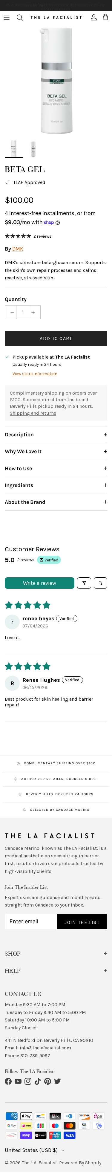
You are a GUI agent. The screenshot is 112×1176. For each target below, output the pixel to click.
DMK (17, 248)
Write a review (39, 583)
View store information (35, 373)
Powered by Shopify (80, 1162)
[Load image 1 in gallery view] (56, 80)
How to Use (18, 468)
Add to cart (56, 338)
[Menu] (6, 17)
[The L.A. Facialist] (56, 17)
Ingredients (19, 485)
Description (19, 434)
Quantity (16, 299)
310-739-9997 (35, 1055)
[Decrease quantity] (10, 312)
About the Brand (25, 502)
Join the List (82, 922)
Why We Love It (23, 451)
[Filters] (84, 583)
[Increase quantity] (34, 312)
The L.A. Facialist (39, 1162)
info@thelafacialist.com (45, 1048)
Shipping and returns (33, 413)
